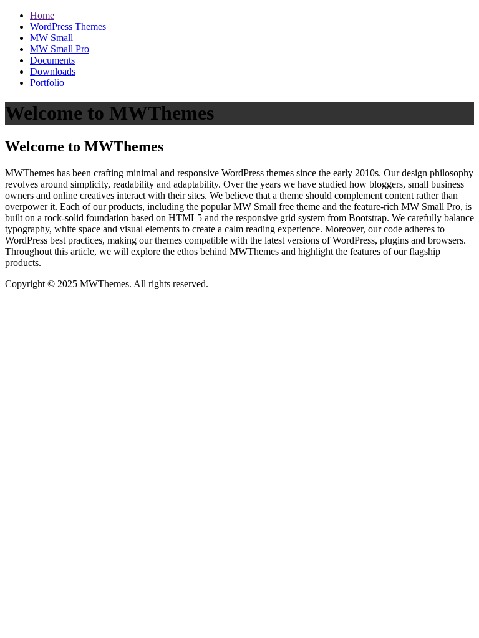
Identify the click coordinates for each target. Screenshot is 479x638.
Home (42, 15)
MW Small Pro (59, 49)
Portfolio (47, 82)
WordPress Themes (68, 26)
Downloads (52, 71)
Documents (52, 60)
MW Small (51, 37)
